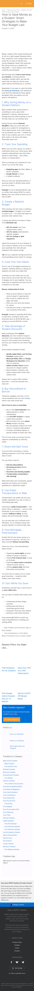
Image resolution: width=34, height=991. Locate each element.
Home (3, 10)
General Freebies (9, 818)
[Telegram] (22, 962)
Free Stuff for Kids (11, 766)
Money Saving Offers (10, 835)
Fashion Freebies (9, 781)
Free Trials (6, 815)
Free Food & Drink (9, 801)
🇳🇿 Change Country (17, 905)
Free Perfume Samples (12, 826)
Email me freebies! (11, 719)
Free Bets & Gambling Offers (12, 786)
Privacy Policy (17, 942)
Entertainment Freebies (11, 775)
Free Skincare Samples (12, 829)
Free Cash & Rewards (10, 792)
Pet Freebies (7, 841)
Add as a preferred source (18, 973)
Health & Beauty (8, 821)
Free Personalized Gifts (11, 809)
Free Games (9, 778)
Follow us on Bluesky (17, 741)
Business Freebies (9, 772)
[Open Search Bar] (21, 3)
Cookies (17, 945)
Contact (17, 951)
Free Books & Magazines (11, 789)
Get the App (18, 968)
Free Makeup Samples (12, 849)
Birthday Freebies (9, 769)
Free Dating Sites (9, 798)
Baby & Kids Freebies (10, 761)
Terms (17, 948)
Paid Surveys (7, 838)
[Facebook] (11, 962)
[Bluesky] (17, 962)
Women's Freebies (9, 846)
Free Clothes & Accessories (14, 784)
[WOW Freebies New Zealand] (5, 3)
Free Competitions (9, 795)
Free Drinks (8, 804)
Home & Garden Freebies (11, 832)
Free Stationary (8, 812)
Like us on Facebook (17, 734)
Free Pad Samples (11, 824)
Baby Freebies (9, 764)
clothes (26, 396)
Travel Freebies (8, 844)
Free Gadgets (7, 806)
